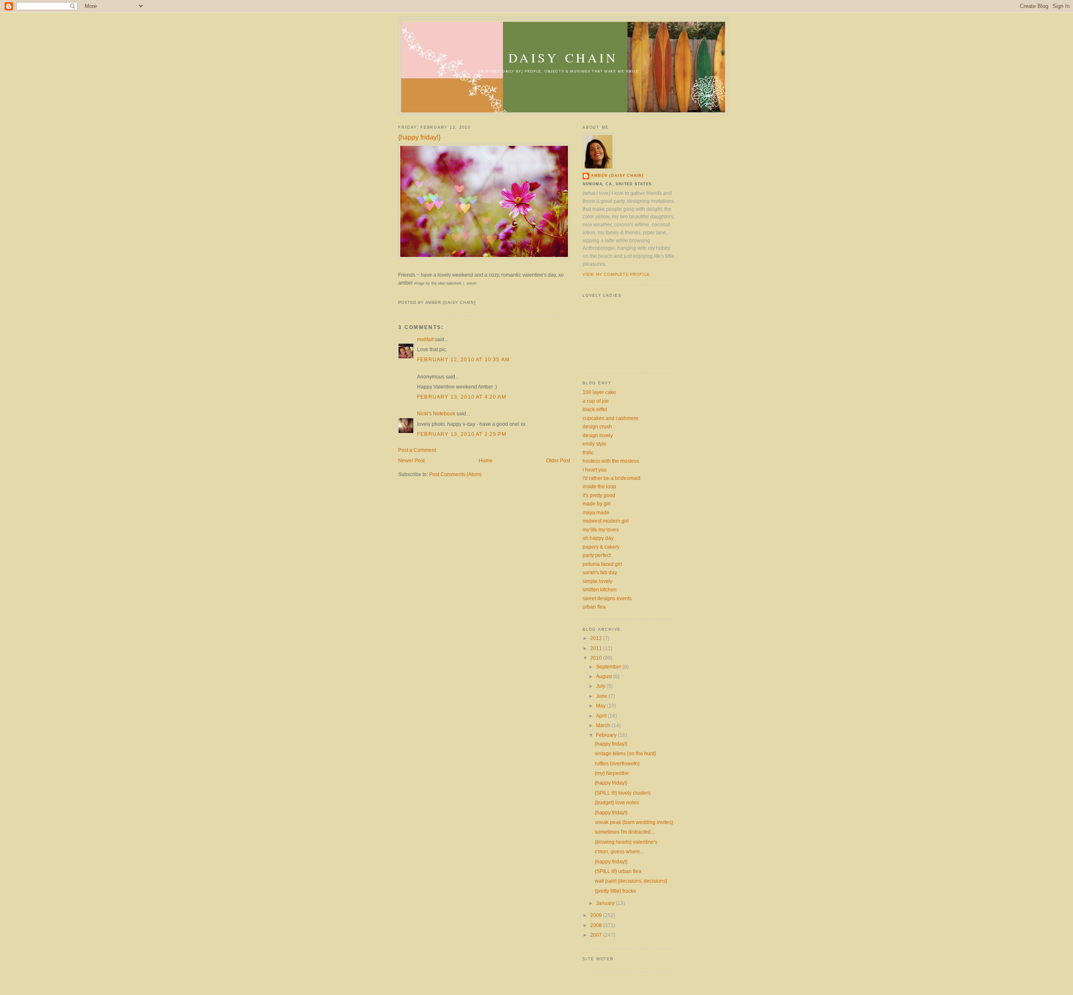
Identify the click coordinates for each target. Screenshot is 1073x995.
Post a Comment (417, 450)
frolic (588, 452)
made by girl (597, 503)
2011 (596, 648)
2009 (596, 915)
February (607, 735)
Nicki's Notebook (436, 413)
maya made (596, 512)
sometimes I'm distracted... (624, 831)
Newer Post (411, 460)
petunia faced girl (602, 564)
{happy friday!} (419, 137)
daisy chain (563, 57)
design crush (597, 426)
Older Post (558, 460)
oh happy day (598, 538)
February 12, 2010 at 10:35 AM (463, 359)
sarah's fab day (600, 572)
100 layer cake (599, 392)
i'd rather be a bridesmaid (611, 478)
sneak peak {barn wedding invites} (634, 822)
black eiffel (595, 409)
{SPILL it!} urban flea (618, 871)
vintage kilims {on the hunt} (625, 753)
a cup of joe (596, 401)
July (601, 686)
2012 (596, 638)
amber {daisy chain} (617, 176)
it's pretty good (599, 495)
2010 (596, 658)
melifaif (425, 339)
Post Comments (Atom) (455, 474)
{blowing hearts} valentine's (626, 842)
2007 (596, 935)
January (606, 903)
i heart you (594, 469)
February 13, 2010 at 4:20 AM (461, 396)
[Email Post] (399, 294)
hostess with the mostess (611, 461)
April (602, 715)
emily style (594, 443)
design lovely (598, 435)
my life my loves (601, 529)
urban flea (594, 606)
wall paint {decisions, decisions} (631, 881)
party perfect (597, 555)
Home (485, 460)
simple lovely (597, 581)
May (601, 705)
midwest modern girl (606, 520)
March (604, 725)
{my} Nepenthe (612, 773)
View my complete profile (616, 274)
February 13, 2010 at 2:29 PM (461, 434)
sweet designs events (607, 598)
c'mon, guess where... (619, 851)
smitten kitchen (600, 589)
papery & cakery (601, 546)
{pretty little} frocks (615, 891)
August (604, 676)
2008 (596, 925)
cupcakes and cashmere (610, 418)
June (602, 696)
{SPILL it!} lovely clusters (623, 792)
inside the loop (599, 486)
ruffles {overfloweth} (617, 763)
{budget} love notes (617, 802)
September (609, 666)
